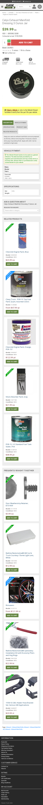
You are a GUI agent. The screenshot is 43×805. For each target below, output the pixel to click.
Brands (3, 776)
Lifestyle (10, 12)
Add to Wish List (9, 53)
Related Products (10, 132)
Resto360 (4, 742)
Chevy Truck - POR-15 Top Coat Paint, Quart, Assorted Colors (18, 300)
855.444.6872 (17, 1)
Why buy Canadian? (7, 750)
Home (4, 12)
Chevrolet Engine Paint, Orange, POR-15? (18, 348)
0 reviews (15, 50)
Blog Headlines (5, 782)
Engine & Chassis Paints (10, 14)
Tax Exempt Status (6, 748)
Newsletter (4, 797)
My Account (4, 790)
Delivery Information (7, 754)
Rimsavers (10, 605)
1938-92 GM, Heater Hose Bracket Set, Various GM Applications (19, 704)
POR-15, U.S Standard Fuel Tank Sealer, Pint (18, 445)
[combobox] (21, 210)
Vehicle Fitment (20, 123)
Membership (5, 799)
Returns (3, 768)
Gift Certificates (6, 778)
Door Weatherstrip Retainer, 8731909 (17, 504)
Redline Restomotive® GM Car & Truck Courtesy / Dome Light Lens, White (20, 555)
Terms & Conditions (7, 758)
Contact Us (27, 1)
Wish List (4, 794)
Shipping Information (7, 746)
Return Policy (5, 744)
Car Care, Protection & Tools (24, 12)
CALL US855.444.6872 (32, 63)
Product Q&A (22, 127)
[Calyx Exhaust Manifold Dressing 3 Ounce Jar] (21, 85)
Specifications (8, 127)
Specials (3, 780)
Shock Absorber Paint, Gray (17, 397)
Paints (37, 12)
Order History (5, 792)
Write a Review (25, 50)
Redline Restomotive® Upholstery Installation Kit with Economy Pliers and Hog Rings (20, 652)
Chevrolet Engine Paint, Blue (17, 252)
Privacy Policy (5, 756)
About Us (4, 752)
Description (7, 123)
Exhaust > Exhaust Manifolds (14, 727)
